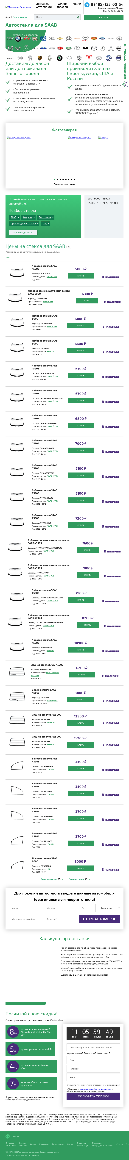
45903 (106, 198)
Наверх (15, 1136)
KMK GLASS (52, 276)
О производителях (22, 232)
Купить (80, 276)
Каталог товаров (62, 5)
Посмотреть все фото (64, 184)
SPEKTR (50, 351)
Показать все (78, 878)
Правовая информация (82, 1144)
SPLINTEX (51, 744)
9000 (97, 198)
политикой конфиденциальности (95, 1089)
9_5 (105, 203)
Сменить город (19, 17)
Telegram (35, 1155)
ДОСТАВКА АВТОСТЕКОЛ (44, 5)
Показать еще (50, 878)
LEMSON (50, 769)
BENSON (50, 650)
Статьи (119, 1144)
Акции (77, 3)
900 (90, 198)
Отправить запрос (99, 919)
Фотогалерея (58, 1144)
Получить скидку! (93, 1096)
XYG (48, 869)
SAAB (8, 257)
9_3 (99, 203)
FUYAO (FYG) (52, 376)
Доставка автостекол (11, 1144)
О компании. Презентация (124, 61)
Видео (70, 1144)
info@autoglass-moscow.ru (18, 1155)
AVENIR (114, 203)
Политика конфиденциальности (102, 1144)
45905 (91, 203)
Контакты (103, 17)
